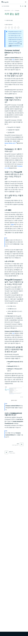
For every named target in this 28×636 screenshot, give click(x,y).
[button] (14, 393)
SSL (11, 132)
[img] (6, 27)
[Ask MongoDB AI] (23, 6)
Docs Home (7, 10)
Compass (17, 10)
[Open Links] (25, 2)
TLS (8, 132)
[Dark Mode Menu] (25, 6)
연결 (13, 59)
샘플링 (12, 224)
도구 (12, 10)
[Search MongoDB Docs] (21, 6)
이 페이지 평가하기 (8, 24)
